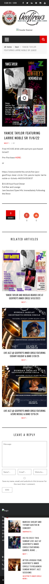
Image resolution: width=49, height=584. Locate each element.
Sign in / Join (10, 3)
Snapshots (27, 532)
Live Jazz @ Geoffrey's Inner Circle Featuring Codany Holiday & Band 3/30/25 (24, 354)
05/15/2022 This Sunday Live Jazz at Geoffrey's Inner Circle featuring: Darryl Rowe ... (32, 544)
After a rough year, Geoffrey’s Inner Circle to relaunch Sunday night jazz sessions (32, 566)
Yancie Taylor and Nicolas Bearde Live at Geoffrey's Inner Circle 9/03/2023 (24, 296)
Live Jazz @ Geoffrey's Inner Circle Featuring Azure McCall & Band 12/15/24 (24, 412)
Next (6, 143)
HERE (18, 157)
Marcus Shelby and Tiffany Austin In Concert (32, 524)
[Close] (7, 518)
